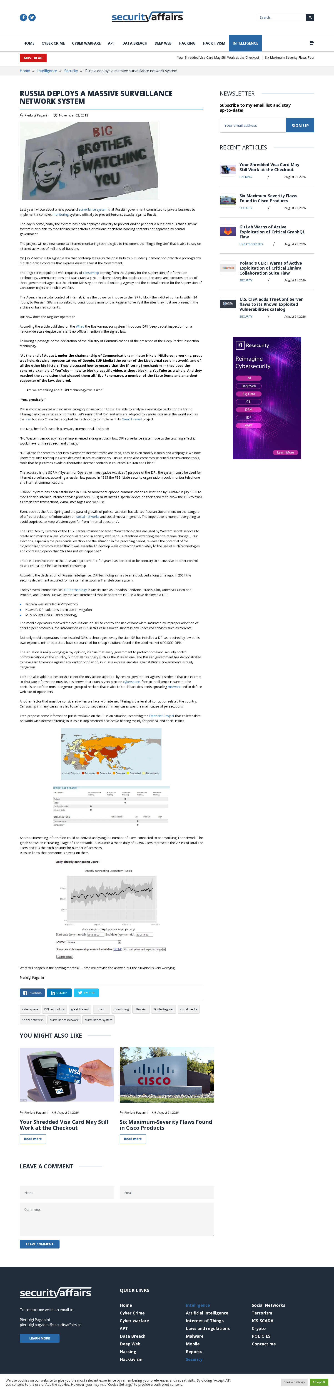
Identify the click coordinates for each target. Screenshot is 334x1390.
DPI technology (75, 590)
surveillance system (93, 209)
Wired (80, 326)
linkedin (61, 992)
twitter (89, 992)
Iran (28, 419)
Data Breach (134, 43)
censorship (91, 272)
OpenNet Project (161, 716)
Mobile (193, 1344)
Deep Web (163, 43)
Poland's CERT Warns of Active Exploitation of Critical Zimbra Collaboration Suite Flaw (270, 268)
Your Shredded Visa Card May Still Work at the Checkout (203, 57)
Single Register (163, 1009)
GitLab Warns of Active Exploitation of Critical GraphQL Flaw (272, 232)
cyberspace (131, 682)
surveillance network (64, 1020)
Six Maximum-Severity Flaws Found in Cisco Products (289, 57)
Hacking (187, 43)
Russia (141, 1009)
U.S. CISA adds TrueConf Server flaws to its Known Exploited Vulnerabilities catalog (271, 304)
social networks (87, 516)
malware (174, 687)
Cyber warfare (86, 43)
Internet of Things (205, 1320)
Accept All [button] (319, 1382)
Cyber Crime (53, 43)
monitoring (60, 214)
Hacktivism (214, 43)
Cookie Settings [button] (294, 1382)
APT (111, 43)
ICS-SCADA (262, 1320)
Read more (33, 1139)
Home (28, 43)
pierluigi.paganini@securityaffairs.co (51, 1324)
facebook (35, 992)
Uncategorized (251, 244)
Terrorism (262, 1313)
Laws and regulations (208, 1328)
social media (188, 1009)
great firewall (80, 1009)
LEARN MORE (39, 1338)
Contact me (264, 1344)
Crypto (259, 1328)
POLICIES (261, 1336)
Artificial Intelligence (207, 1313)
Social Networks (268, 1305)
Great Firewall (132, 419)
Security (71, 70)
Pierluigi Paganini (37, 115)
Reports (194, 1351)
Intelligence (245, 43)
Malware (195, 1336)
